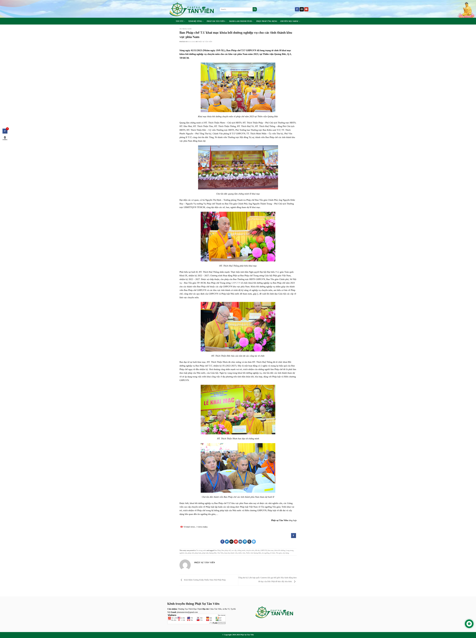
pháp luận (198, 553)
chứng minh (241, 550)
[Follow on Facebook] (297, 9)
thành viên (234, 553)
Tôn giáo (279, 553)
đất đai (257, 550)
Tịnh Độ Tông (195, 21)
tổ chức (272, 553)
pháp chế (191, 553)
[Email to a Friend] (231, 542)
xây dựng (286, 553)
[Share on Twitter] (227, 542)
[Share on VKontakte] (240, 542)
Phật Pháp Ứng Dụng (266, 21)
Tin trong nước (185, 29)
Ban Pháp (217, 550)
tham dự (227, 553)
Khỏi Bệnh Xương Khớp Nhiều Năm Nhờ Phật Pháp (204, 580)
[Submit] (255, 9)
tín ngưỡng (265, 553)
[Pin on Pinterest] (236, 542)
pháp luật (205, 553)
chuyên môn (250, 550)
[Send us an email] (302, 9)
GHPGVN (235, 283)
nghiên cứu (183, 553)
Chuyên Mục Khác (289, 21)
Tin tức (180, 21)
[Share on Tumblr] (249, 542)
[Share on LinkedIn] (245, 542)
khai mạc (271, 550)
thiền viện (241, 553)
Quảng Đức (213, 553)
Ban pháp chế (226, 550)
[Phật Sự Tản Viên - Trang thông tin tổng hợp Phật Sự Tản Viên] (191, 9)
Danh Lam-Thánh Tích (240, 21)
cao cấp (234, 550)
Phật (277, 272)
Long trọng (289, 550)
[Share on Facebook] (293, 537)
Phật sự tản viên (205, 41)
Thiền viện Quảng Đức (253, 553)
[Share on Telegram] (254, 542)
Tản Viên (220, 553)
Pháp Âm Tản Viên (216, 21)
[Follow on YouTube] (306, 9)
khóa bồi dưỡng (279, 550)
